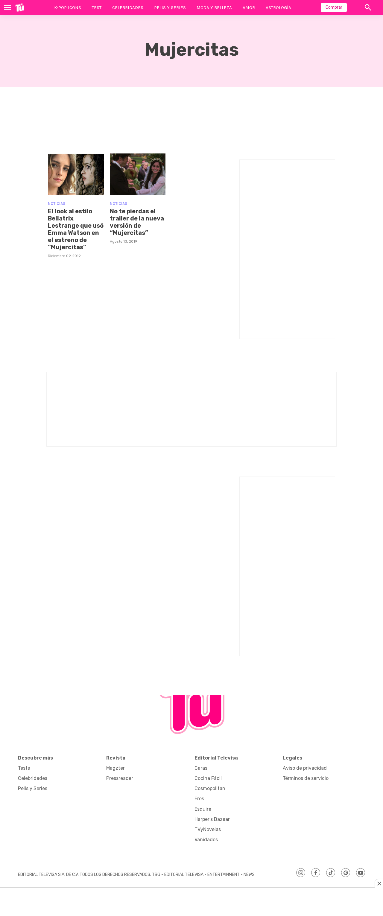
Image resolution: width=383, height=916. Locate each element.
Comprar (334, 7)
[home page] (19, 7)
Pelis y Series (170, 7)
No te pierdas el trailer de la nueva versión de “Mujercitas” (137, 222)
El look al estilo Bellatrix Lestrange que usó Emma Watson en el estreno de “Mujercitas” (76, 229)
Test (96, 7)
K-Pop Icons (67, 7)
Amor (249, 7)
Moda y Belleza (214, 7)
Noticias (56, 203)
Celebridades (127, 7)
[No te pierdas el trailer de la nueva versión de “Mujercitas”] (138, 174)
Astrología (278, 7)
